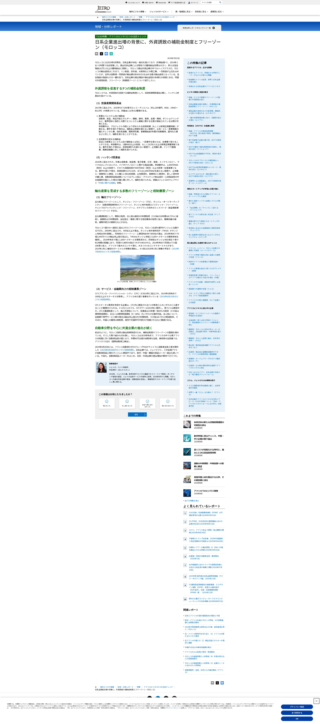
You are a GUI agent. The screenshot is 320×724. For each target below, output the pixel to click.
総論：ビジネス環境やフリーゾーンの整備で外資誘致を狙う (204, 98)
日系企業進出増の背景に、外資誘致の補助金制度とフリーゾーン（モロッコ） (204, 105)
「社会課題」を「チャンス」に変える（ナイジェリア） (203, 208)
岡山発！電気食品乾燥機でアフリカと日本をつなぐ (204, 346)
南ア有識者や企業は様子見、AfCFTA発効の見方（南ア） (205, 141)
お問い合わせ (149, 2)
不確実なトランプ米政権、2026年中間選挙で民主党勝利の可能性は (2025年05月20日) (206, 539)
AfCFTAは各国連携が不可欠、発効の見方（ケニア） (205, 154)
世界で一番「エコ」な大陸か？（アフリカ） (204, 393)
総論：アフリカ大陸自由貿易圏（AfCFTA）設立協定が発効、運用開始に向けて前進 (205, 133)
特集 (140, 17)
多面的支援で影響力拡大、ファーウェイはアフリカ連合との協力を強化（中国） (204, 276)
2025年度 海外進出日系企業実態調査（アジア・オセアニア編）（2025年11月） (206, 577)
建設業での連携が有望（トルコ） (202, 289)
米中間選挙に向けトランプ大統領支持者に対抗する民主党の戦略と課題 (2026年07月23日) (205, 567)
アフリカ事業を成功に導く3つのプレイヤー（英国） (205, 269)
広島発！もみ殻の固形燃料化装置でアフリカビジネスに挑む (204, 366)
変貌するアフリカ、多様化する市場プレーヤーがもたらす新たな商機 (204, 73)
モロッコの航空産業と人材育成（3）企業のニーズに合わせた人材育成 (204, 664)
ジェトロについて (134, 2)
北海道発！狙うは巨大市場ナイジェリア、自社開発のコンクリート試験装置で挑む (204, 322)
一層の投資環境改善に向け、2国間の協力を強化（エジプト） (205, 118)
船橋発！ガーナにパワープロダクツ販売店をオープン (204, 359)
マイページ (194, 2)
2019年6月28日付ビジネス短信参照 (117, 349)
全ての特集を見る (192, 500)
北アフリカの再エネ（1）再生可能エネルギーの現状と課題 (204, 641)
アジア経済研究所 (177, 2)
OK (297, 719)
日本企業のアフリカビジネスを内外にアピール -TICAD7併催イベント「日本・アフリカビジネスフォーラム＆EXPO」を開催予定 (205, 402)
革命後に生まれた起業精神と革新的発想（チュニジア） (204, 229)
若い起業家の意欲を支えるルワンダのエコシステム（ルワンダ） (204, 235)
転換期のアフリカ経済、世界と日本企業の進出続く (204, 80)
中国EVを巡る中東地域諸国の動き (198, 647)
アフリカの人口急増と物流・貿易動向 (200, 652)
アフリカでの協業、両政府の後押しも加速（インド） (204, 283)
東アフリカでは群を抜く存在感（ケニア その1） (204, 215)
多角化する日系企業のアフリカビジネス (204, 86)
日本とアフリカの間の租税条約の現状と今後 (202, 615)
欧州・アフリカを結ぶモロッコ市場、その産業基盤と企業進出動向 (204, 621)
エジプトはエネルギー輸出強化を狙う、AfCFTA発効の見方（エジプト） (204, 175)
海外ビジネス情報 (109, 17)
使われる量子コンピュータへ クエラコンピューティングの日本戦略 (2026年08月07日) (206, 599)
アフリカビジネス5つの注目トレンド (160, 17)
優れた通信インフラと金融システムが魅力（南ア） (204, 202)
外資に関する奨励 (107, 182)
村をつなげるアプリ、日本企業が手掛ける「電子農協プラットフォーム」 (204, 373)
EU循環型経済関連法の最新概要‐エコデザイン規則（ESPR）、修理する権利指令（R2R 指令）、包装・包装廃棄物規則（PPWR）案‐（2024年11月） (206, 588)
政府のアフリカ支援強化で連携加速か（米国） (203, 262)
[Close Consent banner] (316, 701)
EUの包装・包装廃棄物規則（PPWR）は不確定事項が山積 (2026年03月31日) (206, 513)
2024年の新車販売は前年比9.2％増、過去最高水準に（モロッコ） (204, 628)
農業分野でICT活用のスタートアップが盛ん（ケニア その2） (204, 222)
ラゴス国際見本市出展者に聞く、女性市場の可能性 (204, 386)
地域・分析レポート (127, 17)
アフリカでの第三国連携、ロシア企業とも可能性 (204, 301)
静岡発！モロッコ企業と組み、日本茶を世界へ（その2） (204, 339)
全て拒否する (297, 713)
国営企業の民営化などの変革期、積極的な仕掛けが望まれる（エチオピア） (204, 112)
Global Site (162, 2)
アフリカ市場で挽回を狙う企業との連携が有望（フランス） (204, 256)
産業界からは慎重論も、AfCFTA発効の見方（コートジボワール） (205, 182)
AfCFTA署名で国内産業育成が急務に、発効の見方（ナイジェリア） (205, 148)
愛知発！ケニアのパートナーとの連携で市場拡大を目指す (204, 314)
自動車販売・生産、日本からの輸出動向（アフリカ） (204, 671)
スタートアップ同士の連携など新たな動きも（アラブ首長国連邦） (204, 294)
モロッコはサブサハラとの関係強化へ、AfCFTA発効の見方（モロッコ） (204, 161)
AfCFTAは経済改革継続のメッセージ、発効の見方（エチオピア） (205, 168)
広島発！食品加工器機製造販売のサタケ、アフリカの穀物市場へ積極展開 (203, 353)
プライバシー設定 (297, 707)
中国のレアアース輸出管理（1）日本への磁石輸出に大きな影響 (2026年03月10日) (206, 548)
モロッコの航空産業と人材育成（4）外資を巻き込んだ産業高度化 (204, 657)
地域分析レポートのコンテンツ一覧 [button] (197, 28)
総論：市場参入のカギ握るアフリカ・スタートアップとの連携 (204, 195)
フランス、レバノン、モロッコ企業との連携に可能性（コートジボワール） (204, 249)
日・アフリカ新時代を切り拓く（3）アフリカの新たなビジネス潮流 (204, 634)
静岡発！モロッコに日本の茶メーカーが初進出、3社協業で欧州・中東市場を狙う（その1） (205, 331)
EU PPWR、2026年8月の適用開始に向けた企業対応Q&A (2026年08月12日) (206, 522)
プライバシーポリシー (173, 708)
